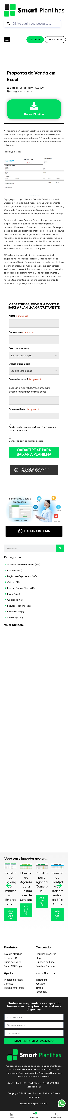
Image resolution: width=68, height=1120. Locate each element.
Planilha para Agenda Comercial (42, 882)
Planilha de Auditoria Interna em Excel (48, 761)
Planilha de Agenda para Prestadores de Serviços (26, 886)
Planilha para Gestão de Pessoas (48, 735)
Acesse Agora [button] (10, 914)
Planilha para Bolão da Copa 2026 (47, 635)
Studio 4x (43, 1103)
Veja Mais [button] (49, 645)
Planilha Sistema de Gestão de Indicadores (47, 789)
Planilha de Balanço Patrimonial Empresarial (11, 888)
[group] (34, 177)
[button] (7, 39)
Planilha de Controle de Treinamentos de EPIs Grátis (57, 888)
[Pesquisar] (60, 548)
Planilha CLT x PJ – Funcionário (47, 682)
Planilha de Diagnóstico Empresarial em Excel (48, 819)
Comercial (28, 91)
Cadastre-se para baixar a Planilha (34, 452)
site (12, 279)
